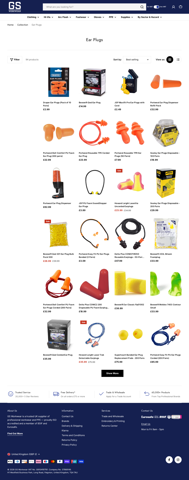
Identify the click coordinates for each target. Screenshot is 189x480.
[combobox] (94, 7)
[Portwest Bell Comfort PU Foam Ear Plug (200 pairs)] (58, 133)
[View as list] (178, 59)
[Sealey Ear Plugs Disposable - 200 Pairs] (166, 183)
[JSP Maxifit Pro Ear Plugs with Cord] (130, 82)
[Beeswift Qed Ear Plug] (94, 82)
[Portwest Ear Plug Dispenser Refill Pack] (166, 82)
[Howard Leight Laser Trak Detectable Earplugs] (94, 334)
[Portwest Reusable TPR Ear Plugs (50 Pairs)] (130, 133)
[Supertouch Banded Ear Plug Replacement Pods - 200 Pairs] (130, 334)
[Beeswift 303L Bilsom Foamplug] (166, 234)
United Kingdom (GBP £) (24, 454)
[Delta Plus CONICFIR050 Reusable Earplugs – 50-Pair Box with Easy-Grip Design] (130, 234)
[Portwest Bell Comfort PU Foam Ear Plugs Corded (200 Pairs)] (58, 284)
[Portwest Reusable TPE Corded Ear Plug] (94, 133)
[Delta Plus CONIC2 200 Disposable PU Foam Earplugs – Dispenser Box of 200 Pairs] (94, 284)
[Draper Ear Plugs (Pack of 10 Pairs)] (58, 82)
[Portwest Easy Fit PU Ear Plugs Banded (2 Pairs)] (94, 234)
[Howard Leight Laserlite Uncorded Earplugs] (130, 183)
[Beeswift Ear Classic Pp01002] (130, 284)
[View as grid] (169, 59)
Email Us (145, 424)
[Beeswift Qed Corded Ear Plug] (58, 334)
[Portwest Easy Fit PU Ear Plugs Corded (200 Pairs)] (166, 334)
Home (10, 24)
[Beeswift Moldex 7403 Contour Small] (166, 284)
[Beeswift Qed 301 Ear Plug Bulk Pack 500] (58, 234)
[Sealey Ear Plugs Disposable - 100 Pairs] (166, 133)
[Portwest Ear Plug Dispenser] (58, 183)
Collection (22, 24)
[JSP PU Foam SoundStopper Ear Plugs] (94, 183)
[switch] (156, 6)
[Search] (142, 7)
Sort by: (117, 59)
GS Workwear (21, 469)
